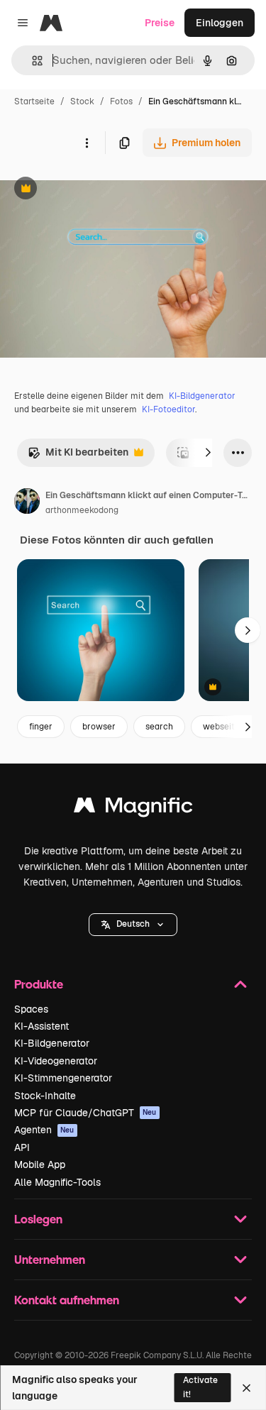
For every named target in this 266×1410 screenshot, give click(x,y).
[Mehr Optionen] (86, 142)
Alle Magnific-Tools (57, 1182)
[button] (133, 924)
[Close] (246, 1388)
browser (99, 726)
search (159, 726)
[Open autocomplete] (31, 60)
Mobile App (39, 1164)
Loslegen (38, 1218)
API (22, 1147)
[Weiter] (208, 453)
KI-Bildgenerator (202, 396)
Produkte (38, 983)
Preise (159, 22)
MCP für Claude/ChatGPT (85, 1112)
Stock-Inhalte (45, 1095)
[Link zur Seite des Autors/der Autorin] (27, 503)
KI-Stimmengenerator (63, 1078)
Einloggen (219, 22)
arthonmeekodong (81, 510)
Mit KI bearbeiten (78, 456)
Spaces (31, 1009)
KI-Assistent (41, 1026)
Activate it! (200, 1387)
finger (40, 726)
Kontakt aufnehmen (66, 1299)
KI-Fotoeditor (168, 409)
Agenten (44, 1129)
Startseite (34, 101)
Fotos (121, 101)
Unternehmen (49, 1259)
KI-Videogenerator (55, 1060)
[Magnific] (133, 809)
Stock (82, 101)
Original (91, 190)
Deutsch (133, 924)
